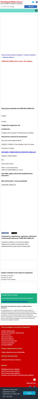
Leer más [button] (9, 396)
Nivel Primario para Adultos (10, 371)
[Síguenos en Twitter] (33, 2)
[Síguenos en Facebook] (36, 2)
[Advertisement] (19, 34)
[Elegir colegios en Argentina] (13, 2)
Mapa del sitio (31, 383)
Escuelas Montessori (8, 343)
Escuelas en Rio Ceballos (8, 279)
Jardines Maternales (8, 331)
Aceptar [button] (29, 393)
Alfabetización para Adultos (10, 369)
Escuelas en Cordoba (7, 275)
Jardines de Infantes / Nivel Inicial (12, 333)
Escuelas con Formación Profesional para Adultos (17, 375)
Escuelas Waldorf (6, 345)
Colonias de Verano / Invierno (11, 360)
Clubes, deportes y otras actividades (13, 352)
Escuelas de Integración (9, 341)
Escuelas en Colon (6, 277)
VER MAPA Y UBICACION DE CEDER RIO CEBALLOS (18, 152)
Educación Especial (7, 339)
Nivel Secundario (7, 337)
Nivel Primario (6, 335)
